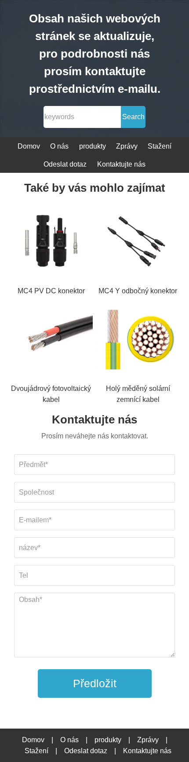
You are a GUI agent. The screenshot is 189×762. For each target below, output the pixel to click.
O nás (59, 146)
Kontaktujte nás (121, 164)
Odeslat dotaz (65, 164)
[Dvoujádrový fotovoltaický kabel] (51, 339)
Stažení (159, 146)
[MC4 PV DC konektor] (51, 242)
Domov (29, 146)
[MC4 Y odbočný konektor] (138, 242)
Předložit (94, 683)
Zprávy (127, 146)
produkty (92, 146)
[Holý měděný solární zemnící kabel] (138, 339)
